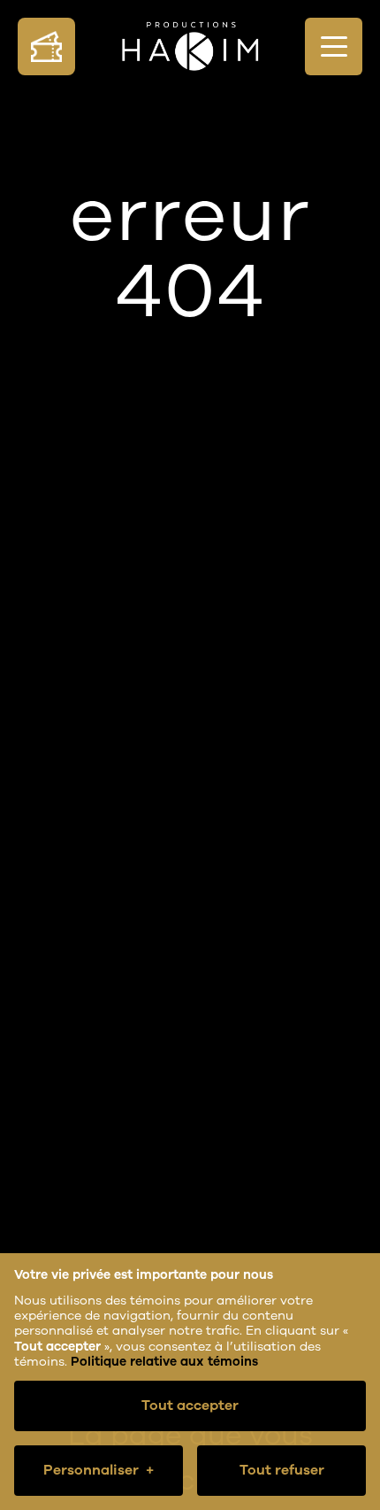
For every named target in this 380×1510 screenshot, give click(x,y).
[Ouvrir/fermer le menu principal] (333, 46)
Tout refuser (281, 1470)
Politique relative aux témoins (164, 1361)
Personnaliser (98, 1470)
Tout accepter (190, 1405)
